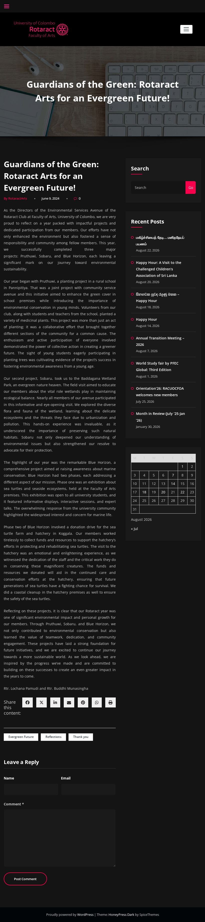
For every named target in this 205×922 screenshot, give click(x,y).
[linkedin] (55, 702)
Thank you (80, 737)
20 (163, 492)
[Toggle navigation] (186, 29)
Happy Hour (146, 319)
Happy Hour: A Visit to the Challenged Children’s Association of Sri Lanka (158, 269)
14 (173, 483)
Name (9, 778)
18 (144, 492)
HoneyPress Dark (121, 914)
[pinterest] (83, 702)
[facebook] (27, 702)
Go (190, 187)
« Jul (134, 528)
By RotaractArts (15, 198)
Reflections (54, 737)
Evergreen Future (21, 737)
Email (65, 778)
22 (182, 492)
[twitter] (41, 702)
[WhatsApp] (97, 702)
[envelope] (69, 702)
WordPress (85, 914)
